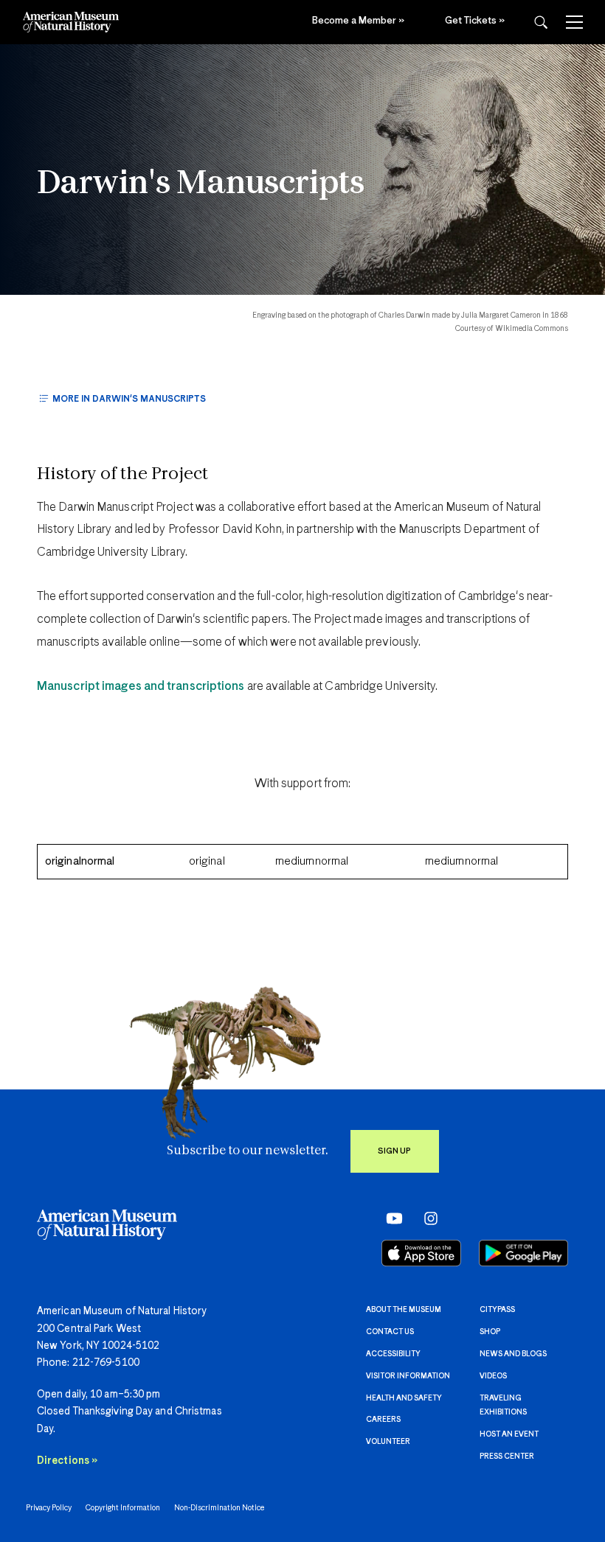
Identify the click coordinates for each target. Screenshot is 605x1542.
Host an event (509, 1434)
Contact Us (390, 1332)
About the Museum (403, 1310)
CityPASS (497, 1310)
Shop (490, 1332)
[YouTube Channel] (390, 1218)
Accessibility (393, 1354)
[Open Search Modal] (540, 22)
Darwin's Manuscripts (200, 184)
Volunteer (388, 1441)
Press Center (507, 1456)
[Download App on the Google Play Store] (523, 1253)
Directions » (67, 1461)
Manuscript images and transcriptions (141, 686)
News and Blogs (513, 1354)
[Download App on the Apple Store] (421, 1253)
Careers (383, 1419)
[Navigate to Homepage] (71, 22)
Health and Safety (404, 1398)
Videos (493, 1376)
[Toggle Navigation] (574, 22)
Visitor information (408, 1376)
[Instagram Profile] (426, 1218)
